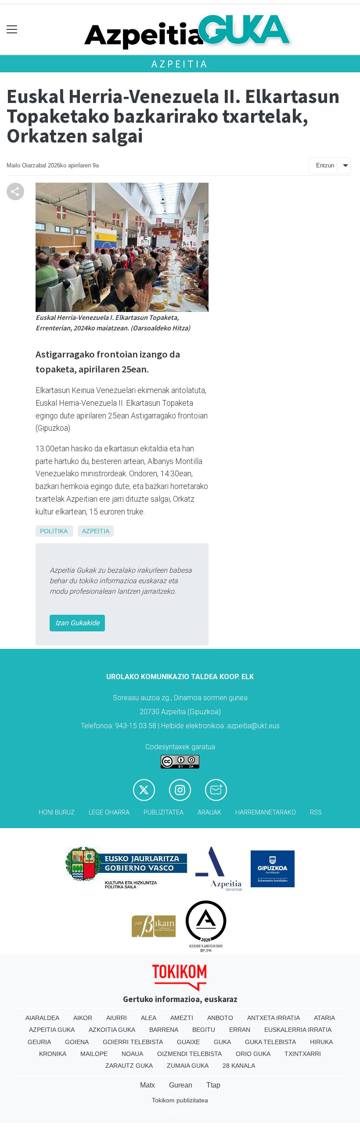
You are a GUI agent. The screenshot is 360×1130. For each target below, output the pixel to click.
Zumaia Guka (188, 1065)
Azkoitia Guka (112, 1029)
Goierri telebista (133, 1041)
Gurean (180, 1085)
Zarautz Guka (129, 1065)
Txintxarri (302, 1053)
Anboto (220, 1017)
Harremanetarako (265, 812)
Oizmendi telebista (189, 1053)
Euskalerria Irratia (297, 1029)
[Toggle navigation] (12, 29)
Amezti (181, 1017)
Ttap (213, 1085)
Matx (147, 1085)
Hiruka (321, 1041)
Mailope (94, 1053)
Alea (148, 1017)
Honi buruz (57, 812)
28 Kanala (239, 1065)
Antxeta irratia (273, 1017)
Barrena (163, 1029)
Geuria (39, 1041)
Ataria (324, 1017)
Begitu (203, 1029)
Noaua (132, 1053)
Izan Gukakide (77, 623)
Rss (316, 812)
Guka (222, 1041)
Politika (53, 531)
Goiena (77, 1041)
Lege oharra (109, 812)
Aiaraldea (42, 1017)
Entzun (325, 165)
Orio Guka (253, 1053)
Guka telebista (270, 1041)
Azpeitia (179, 64)
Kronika (52, 1053)
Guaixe (188, 1041)
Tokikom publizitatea (180, 1100)
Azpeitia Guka (52, 1029)
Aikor (82, 1017)
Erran (239, 1029)
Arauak (209, 812)
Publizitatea (164, 812)
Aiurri (116, 1017)
